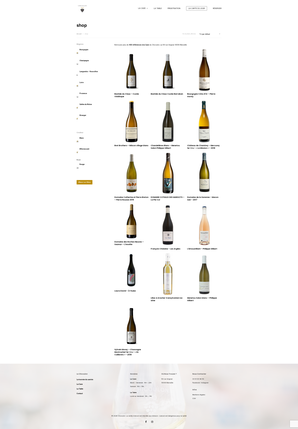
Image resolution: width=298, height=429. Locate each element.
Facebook (196, 383)
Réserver (217, 8)
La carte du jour (196, 8)
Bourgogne (84, 50)
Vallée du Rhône (86, 104)
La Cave (142, 8)
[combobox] (210, 34)
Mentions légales (198, 395)
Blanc (82, 138)
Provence (83, 93)
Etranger (83, 115)
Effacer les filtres (84, 182)
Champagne (84, 60)
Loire (82, 82)
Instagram (204, 383)
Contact (80, 393)
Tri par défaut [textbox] (204, 34)
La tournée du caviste (85, 379)
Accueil (79, 34)
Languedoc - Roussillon (89, 71)
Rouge (82, 164)
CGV (194, 398)
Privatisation (174, 8)
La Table (158, 8)
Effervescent (84, 149)
